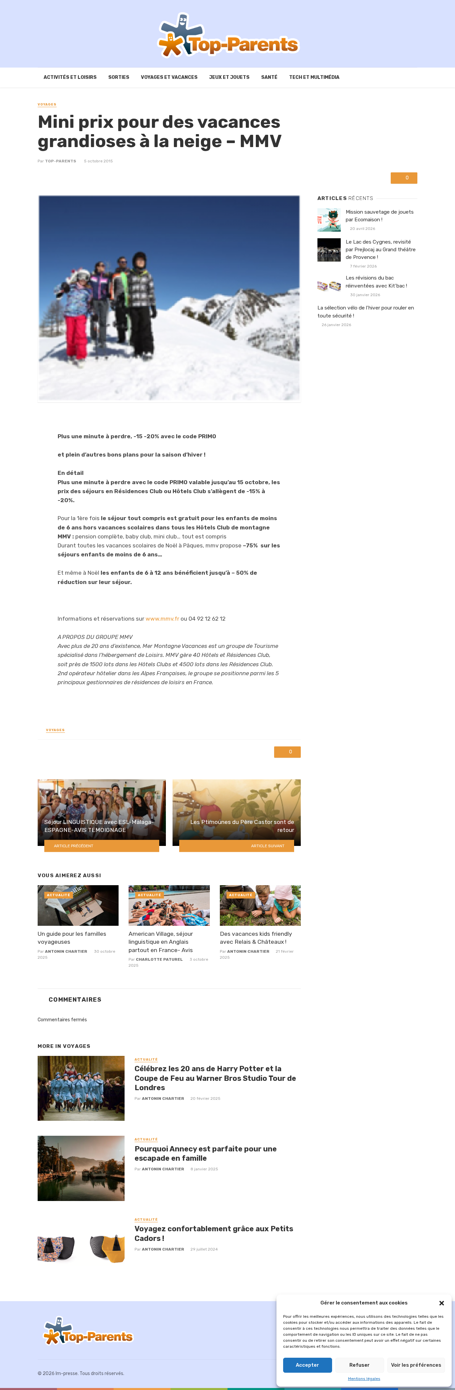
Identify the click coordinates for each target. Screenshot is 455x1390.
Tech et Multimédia (314, 77)
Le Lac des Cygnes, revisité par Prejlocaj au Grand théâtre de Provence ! (381, 249)
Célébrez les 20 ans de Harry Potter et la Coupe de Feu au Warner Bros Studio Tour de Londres (215, 1078)
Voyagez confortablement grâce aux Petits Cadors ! (214, 1233)
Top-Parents (60, 161)
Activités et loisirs (70, 77)
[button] (441, 1303)
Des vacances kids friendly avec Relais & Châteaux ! (256, 937)
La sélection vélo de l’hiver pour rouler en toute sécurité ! (365, 311)
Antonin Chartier (66, 951)
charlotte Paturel (159, 959)
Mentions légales (364, 1378)
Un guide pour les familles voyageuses (72, 937)
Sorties (118, 77)
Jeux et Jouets (229, 77)
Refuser (359, 1365)
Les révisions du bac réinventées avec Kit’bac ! (376, 282)
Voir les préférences (416, 1365)
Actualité (58, 895)
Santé (269, 77)
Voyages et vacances (169, 77)
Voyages (47, 104)
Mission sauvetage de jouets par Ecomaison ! (380, 216)
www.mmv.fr (162, 618)
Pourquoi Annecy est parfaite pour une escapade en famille (206, 1153)
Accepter (307, 1365)
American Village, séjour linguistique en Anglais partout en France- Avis (161, 941)
